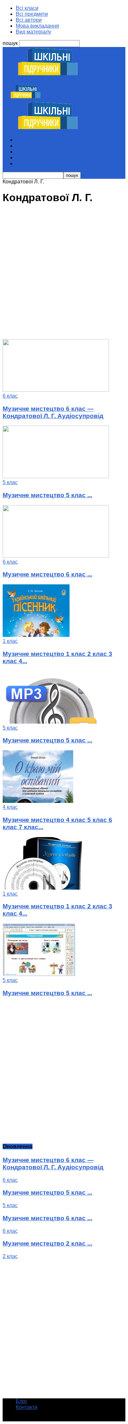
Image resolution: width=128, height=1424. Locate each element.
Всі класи (27, 8)
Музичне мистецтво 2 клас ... (47, 1243)
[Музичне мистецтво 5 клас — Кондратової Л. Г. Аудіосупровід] (56, 476)
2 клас (10, 1256)
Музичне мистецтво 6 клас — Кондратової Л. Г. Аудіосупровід (53, 412)
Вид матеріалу (33, 32)
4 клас (10, 807)
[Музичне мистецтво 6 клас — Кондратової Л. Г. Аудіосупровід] (56, 390)
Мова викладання (37, 26)
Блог (21, 1401)
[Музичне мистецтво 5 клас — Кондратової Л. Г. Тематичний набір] (52, 974)
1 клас (10, 641)
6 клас (10, 396)
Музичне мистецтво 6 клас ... (47, 574)
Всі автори (29, 20)
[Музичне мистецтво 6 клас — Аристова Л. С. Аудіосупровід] (56, 556)
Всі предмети (32, 14)
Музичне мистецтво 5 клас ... (47, 495)
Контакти (26, 1407)
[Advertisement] (64, 275)
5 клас (10, 482)
